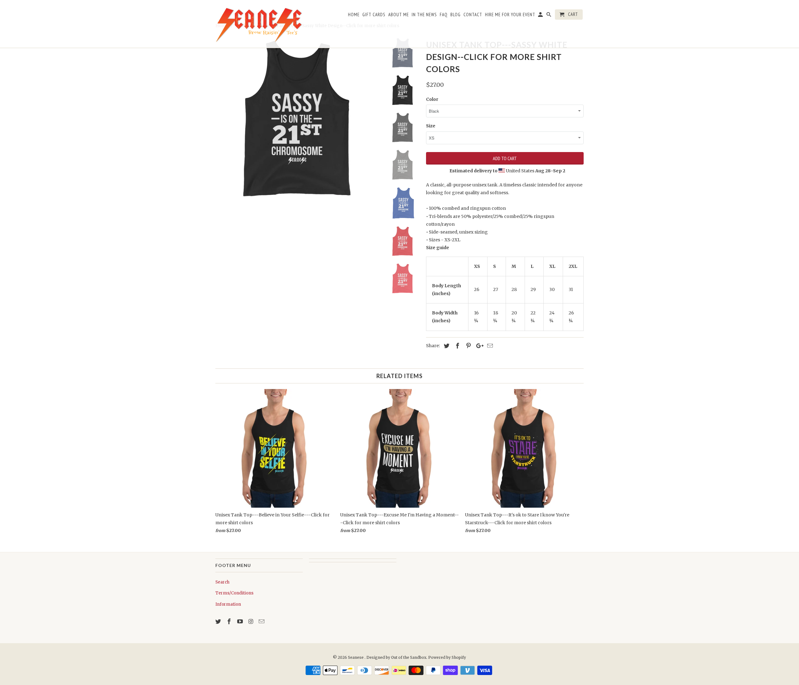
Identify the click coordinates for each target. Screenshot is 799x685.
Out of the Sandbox (408, 657)
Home (354, 14)
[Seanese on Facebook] (229, 621)
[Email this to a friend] (489, 345)
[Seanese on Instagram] (251, 621)
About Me (398, 14)
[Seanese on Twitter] (218, 621)
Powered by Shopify (447, 657)
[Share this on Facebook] (457, 345)
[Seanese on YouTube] (240, 621)
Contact (472, 14)
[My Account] (541, 16)
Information (228, 604)
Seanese (356, 657)
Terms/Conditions (234, 593)
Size (430, 126)
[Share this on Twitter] (446, 345)
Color (432, 99)
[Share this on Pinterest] (468, 345)
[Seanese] (259, 24)
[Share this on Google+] (478, 345)
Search (222, 582)
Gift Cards (373, 14)
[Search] (549, 16)
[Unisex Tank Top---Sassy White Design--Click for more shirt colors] (297, 119)
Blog (455, 14)
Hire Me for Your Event (510, 14)
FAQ (444, 14)
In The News (424, 14)
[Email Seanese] (262, 621)
